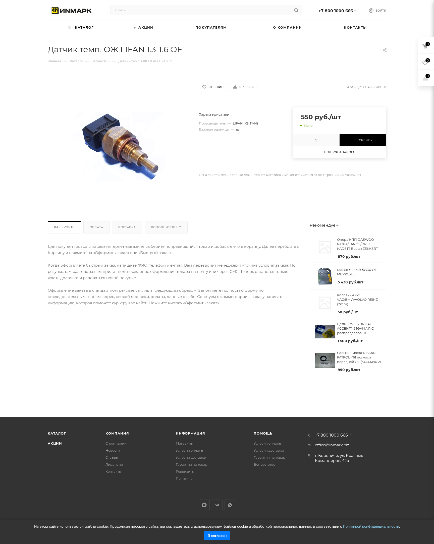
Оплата (96, 227)
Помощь (263, 433)
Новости (112, 450)
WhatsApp (230, 505)
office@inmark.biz (332, 445)
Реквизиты (185, 471)
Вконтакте (217, 505)
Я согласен (217, 535)
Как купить (64, 227)
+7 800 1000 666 (335, 11)
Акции (55, 443)
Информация (190, 433)
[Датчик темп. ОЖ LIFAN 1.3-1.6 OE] (119, 146)
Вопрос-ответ (265, 464)
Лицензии (114, 464)
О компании (116, 443)
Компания (117, 433)
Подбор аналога (339, 152)
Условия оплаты (189, 450)
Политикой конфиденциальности (371, 526)
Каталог (57, 433)
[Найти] (296, 10)
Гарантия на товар (191, 464)
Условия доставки (191, 457)
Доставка (127, 227)
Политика (184, 478)
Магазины (184, 443)
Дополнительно (166, 227)
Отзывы (112, 457)
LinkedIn (204, 505)
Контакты (113, 471)
